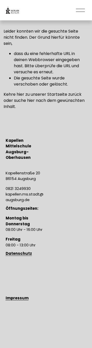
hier (20, 94)
